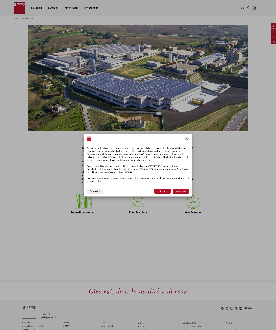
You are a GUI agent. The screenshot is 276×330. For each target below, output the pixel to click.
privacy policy (95, 181)
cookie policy (132, 178)
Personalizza (95, 191)
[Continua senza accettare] (186, 139)
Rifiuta (162, 191)
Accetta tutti (181, 191)
